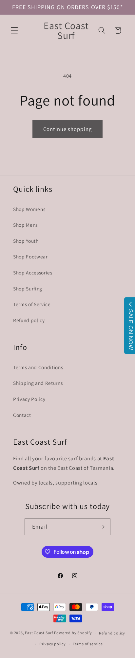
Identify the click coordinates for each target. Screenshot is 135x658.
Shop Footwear (30, 256)
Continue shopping (67, 129)
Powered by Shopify (73, 633)
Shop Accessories (32, 272)
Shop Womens (29, 209)
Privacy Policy (29, 399)
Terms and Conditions (38, 367)
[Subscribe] (102, 526)
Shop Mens (25, 225)
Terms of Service (32, 304)
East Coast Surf (39, 633)
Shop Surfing (27, 288)
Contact (22, 415)
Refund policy (29, 320)
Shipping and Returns (38, 383)
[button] (14, 30)
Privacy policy (52, 643)
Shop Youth (26, 241)
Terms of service (88, 643)
